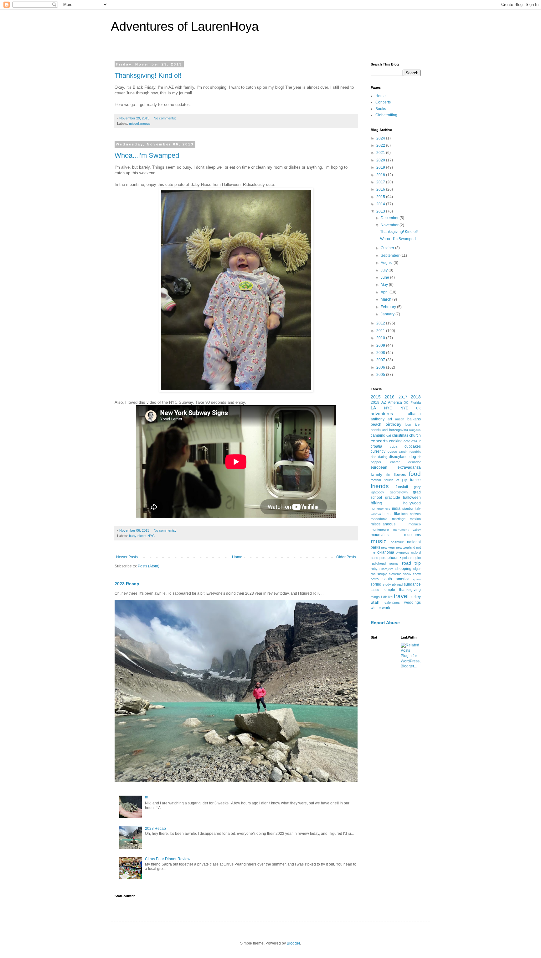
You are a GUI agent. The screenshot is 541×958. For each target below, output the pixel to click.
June (385, 277)
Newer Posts (127, 557)
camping (378, 435)
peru (382, 558)
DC (406, 402)
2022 (381, 145)
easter (395, 462)
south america (396, 579)
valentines (392, 602)
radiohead (378, 563)
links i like (391, 514)
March (386, 299)
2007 (381, 360)
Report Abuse (385, 622)
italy (418, 508)
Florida (415, 402)
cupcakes (412, 446)
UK (418, 408)
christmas (400, 435)
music (379, 541)
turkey (415, 597)
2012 (381, 323)
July (385, 270)
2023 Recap (127, 583)
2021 (381, 152)
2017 (381, 182)
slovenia (395, 574)
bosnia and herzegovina (389, 430)
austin (399, 419)
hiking (376, 502)
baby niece (137, 536)
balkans (414, 419)
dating (382, 457)
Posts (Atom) (148, 566)
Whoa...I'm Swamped (147, 155)
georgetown (399, 492)
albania (414, 414)
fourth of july (395, 480)
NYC (151, 536)
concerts (379, 440)
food (415, 474)
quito (417, 558)
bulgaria (415, 430)
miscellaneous (140, 123)
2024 (381, 138)
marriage (398, 519)
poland (407, 558)
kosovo (376, 514)
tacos (375, 590)
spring (376, 584)
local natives (411, 514)
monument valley (407, 529)
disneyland (398, 457)
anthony (377, 419)
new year (388, 547)
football (376, 480)
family (376, 474)
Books (380, 109)
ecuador (414, 462)
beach (376, 424)
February (389, 307)
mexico (415, 519)
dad (373, 457)
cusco (392, 451)
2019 (381, 167)
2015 (381, 197)
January (388, 314)
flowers (400, 474)
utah (375, 602)
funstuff (402, 487)
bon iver (413, 424)
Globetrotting (386, 115)
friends (380, 486)
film (388, 474)
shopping (403, 568)
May (385, 284)
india (396, 508)
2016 (381, 189)
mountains (380, 535)
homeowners (380, 508)
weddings (412, 602)
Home (237, 557)
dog (413, 457)
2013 (381, 211)
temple (389, 589)
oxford (416, 552)
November (390, 225)
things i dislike (382, 597)
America (395, 402)
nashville (397, 542)
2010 (381, 338)
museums (412, 535)
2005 (381, 374)
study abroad (393, 584)
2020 (381, 160)
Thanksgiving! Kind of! (148, 75)
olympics (402, 552)
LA (373, 407)
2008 (381, 352)
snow (407, 574)
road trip (411, 563)
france (415, 480)
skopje (382, 574)
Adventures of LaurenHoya (185, 26)
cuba (393, 446)
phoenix (394, 557)
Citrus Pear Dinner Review (167, 859)
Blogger (293, 943)
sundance (412, 584)
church (415, 435)
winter (376, 608)
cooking (396, 441)
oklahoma (385, 552)
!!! (146, 798)
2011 (381, 331)
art (390, 419)
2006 (381, 367)
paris (374, 558)
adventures (382, 413)
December (390, 218)
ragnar (394, 563)
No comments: (165, 118)
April (385, 292)
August (387, 263)
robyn (375, 569)
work (386, 608)
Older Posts (346, 557)
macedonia (379, 519)
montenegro (380, 529)
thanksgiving (410, 589)
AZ (383, 402)
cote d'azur (412, 441)
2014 (381, 204)
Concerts (383, 102)
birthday (393, 424)
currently (378, 451)
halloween (412, 497)
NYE (404, 408)
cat (388, 435)
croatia (376, 446)
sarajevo (387, 569)
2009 (381, 345)
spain (417, 579)
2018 (381, 175)
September (390, 255)
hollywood (412, 503)
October (388, 248)
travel (401, 596)
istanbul (407, 508)
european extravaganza (396, 467)
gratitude (392, 497)
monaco (415, 524)
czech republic (410, 451)
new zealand (405, 547)
